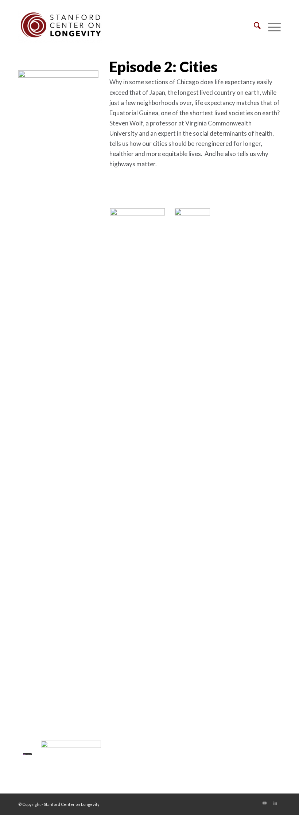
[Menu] (271, 27)
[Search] (253, 27)
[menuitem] (253, 27)
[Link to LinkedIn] (275, 802)
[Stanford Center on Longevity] (60, 27)
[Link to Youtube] (264, 802)
